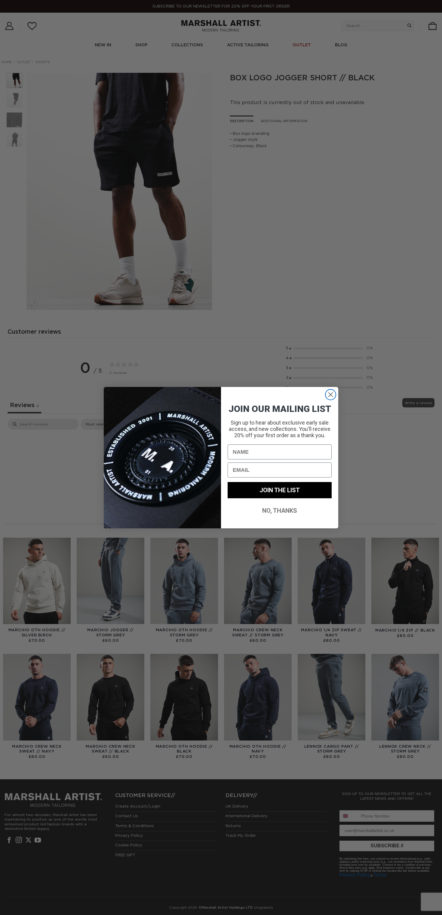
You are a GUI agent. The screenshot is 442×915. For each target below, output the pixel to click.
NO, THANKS (279, 510)
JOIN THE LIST (279, 490)
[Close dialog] (330, 394)
